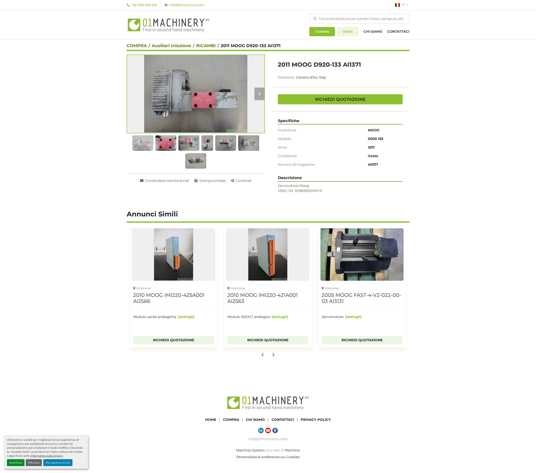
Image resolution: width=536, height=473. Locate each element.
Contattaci (398, 32)
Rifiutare (34, 462)
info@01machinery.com (187, 5)
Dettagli (186, 317)
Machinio (292, 450)
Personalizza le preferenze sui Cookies (268, 457)
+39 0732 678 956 (144, 5)
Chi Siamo (372, 32)
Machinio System (250, 450)
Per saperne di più (58, 462)
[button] (322, 31)
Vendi (347, 32)
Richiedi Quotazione (340, 99)
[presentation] (262, 354)
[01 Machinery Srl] (268, 403)
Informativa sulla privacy (46, 455)
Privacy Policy (316, 420)
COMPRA (322, 32)
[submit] (315, 18)
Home (210, 420)
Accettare (15, 462)
